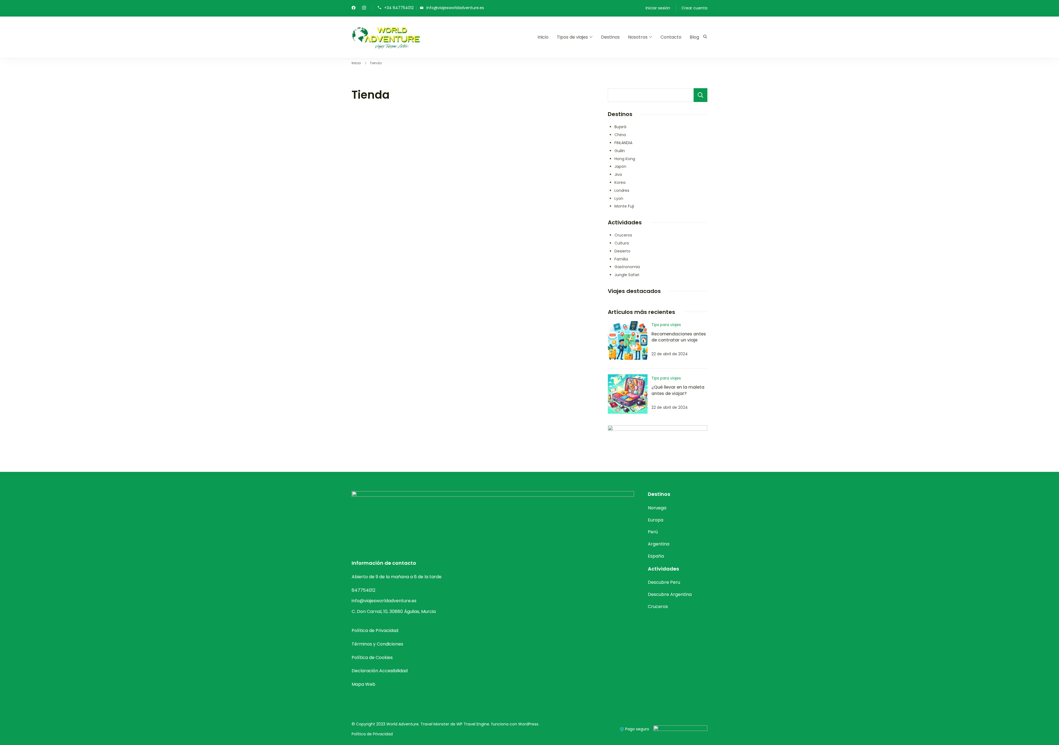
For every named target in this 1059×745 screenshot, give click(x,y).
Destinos (610, 37)
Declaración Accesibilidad (380, 671)
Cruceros (623, 235)
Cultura (621, 243)
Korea (619, 182)
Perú (653, 532)
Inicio (543, 37)
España (656, 556)
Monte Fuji (624, 206)
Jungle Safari (626, 275)
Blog (694, 37)
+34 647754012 (399, 8)
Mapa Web (363, 684)
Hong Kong (624, 159)
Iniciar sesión (658, 8)
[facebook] (353, 8)
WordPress (528, 724)
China (620, 135)
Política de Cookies (372, 657)
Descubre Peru (664, 582)
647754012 (363, 590)
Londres (621, 190)
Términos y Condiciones (377, 644)
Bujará (620, 127)
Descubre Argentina (670, 594)
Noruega (657, 508)
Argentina (658, 544)
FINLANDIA (623, 143)
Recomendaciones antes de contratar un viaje (678, 337)
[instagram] (364, 8)
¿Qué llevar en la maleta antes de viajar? (677, 390)
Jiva (618, 174)
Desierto (622, 251)
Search (700, 95)
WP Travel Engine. (473, 724)
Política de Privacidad (375, 630)
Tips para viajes (666, 324)
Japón (620, 166)
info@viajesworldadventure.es (455, 8)
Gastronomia (627, 267)
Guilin (619, 151)
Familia (621, 259)
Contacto (670, 37)
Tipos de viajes (572, 37)
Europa (655, 520)
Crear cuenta (694, 8)
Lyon (618, 198)
